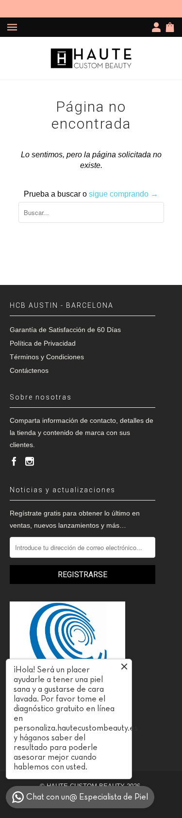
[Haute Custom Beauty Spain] (91, 58)
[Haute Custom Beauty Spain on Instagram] (29, 461)
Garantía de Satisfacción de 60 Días (65, 330)
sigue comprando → (123, 194)
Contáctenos (29, 370)
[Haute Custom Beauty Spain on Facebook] (14, 461)
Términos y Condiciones (47, 357)
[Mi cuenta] (158, 27)
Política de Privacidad (43, 343)
